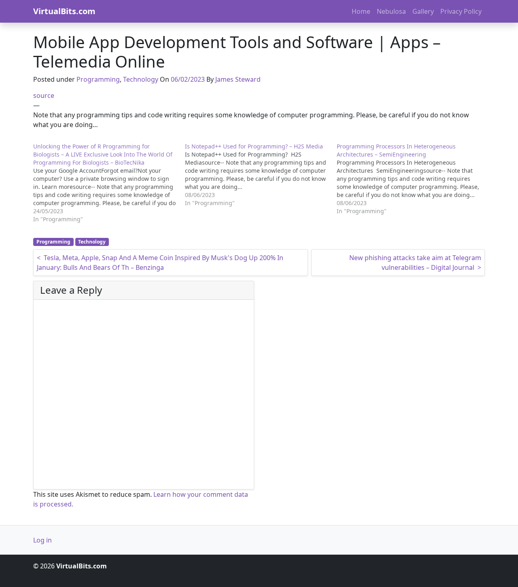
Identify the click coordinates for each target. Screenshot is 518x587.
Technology (140, 79)
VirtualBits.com (64, 11)
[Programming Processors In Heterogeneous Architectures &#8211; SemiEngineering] (412, 178)
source (43, 95)
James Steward (238, 79)
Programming (98, 79)
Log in (42, 540)
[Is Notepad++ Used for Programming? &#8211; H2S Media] (261, 174)
